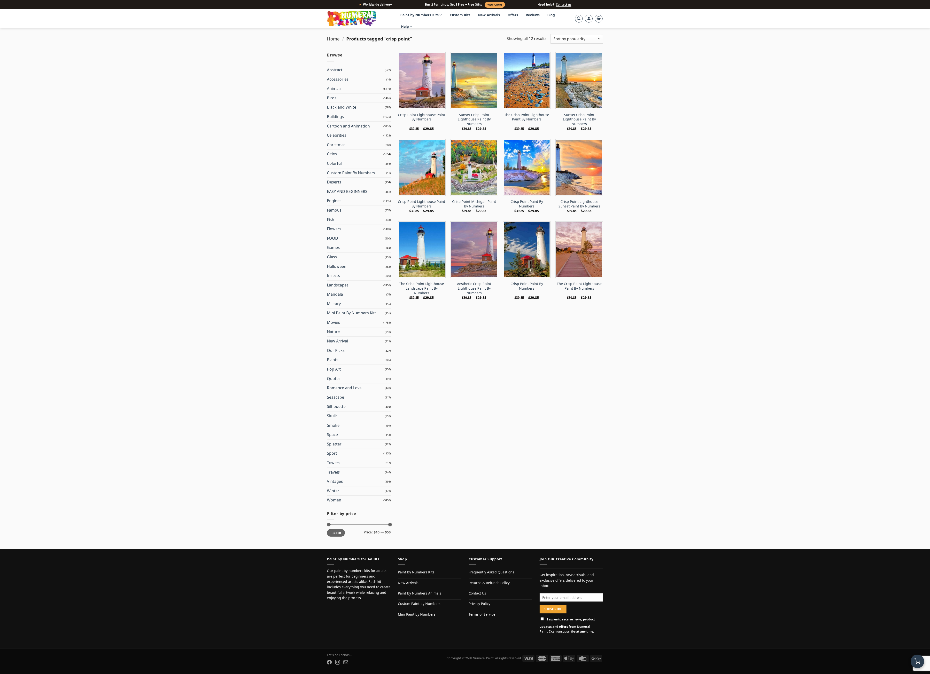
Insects (333, 275)
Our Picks (336, 350)
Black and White (341, 107)
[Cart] (599, 19)
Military (334, 303)
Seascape (335, 397)
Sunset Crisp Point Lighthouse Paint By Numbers (474, 119)
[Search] (579, 19)
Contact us (563, 5)
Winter (333, 490)
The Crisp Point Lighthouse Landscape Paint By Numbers (421, 288)
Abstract (334, 69)
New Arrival (337, 341)
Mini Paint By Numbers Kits (352, 313)
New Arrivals (489, 15)
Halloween (336, 266)
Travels (333, 472)
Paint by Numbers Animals (419, 593)
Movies (333, 322)
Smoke (333, 425)
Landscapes (338, 285)
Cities (332, 154)
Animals (334, 88)
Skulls (332, 416)
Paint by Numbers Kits (419, 15)
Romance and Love (344, 387)
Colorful (334, 163)
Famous (334, 210)
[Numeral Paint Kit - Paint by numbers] (358, 18)
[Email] (345, 662)
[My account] (589, 19)
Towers (333, 462)
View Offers (494, 4)
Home (333, 39)
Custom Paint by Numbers (419, 603)
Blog (551, 15)
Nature (333, 331)
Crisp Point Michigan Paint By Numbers (474, 203)
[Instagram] (337, 662)
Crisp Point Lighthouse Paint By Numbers (421, 117)
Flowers (334, 228)
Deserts (334, 182)
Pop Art (334, 369)
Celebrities (336, 135)
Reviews (533, 15)
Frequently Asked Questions (491, 572)
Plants (332, 359)
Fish (330, 219)
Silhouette (336, 406)
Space (332, 434)
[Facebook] (329, 662)
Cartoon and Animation (348, 126)
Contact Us (477, 593)
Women (334, 500)
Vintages (335, 481)
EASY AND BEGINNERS (347, 191)
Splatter (334, 444)
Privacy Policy (479, 603)
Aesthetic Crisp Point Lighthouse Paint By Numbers (474, 288)
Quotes (334, 378)
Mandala (335, 294)
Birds (331, 98)
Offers (513, 15)
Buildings (335, 116)
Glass (332, 257)
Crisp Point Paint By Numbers (527, 203)
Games (333, 247)
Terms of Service (482, 614)
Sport (332, 453)
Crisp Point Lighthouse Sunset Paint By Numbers (579, 203)
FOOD (332, 238)
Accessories (338, 79)
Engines (334, 200)
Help (405, 26)
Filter (336, 533)
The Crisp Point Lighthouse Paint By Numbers (526, 117)
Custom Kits (460, 15)
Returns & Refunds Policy (489, 582)
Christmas (336, 144)
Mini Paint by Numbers (416, 614)
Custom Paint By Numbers (351, 172)
